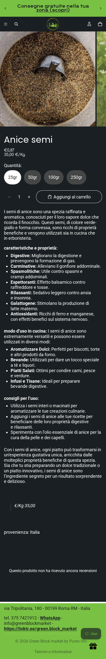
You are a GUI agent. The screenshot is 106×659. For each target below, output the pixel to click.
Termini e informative (53, 651)
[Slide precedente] (5, 8)
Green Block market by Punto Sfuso (60, 641)
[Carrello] (100, 24)
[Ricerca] (16, 24)
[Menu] (5, 24)
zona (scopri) (53, 10)
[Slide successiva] (100, 8)
